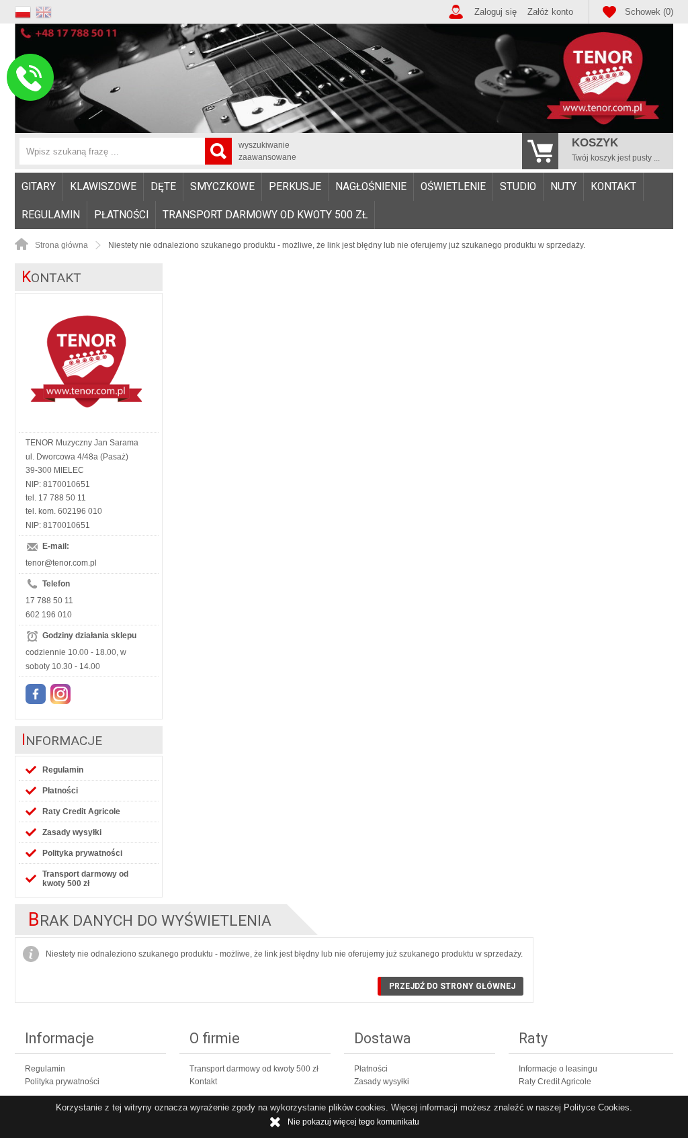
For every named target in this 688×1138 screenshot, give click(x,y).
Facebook (36, 694)
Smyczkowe (222, 187)
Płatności (121, 215)
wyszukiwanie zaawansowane (267, 151)
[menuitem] (39, 187)
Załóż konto (550, 12)
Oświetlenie (453, 187)
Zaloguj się (495, 12)
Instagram (60, 694)
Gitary (39, 187)
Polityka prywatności (82, 853)
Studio (518, 187)
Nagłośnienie (370, 187)
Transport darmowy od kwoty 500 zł (265, 215)
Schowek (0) (649, 12)
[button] (25, 10)
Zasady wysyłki (71, 832)
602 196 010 (49, 614)
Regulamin (51, 215)
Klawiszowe (103, 187)
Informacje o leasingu (558, 1069)
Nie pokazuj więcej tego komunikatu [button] (353, 1122)
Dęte (163, 187)
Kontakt (613, 187)
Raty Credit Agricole (81, 811)
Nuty (563, 187)
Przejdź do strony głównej (452, 986)
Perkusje (295, 187)
